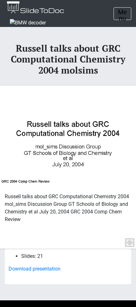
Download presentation (34, 269)
